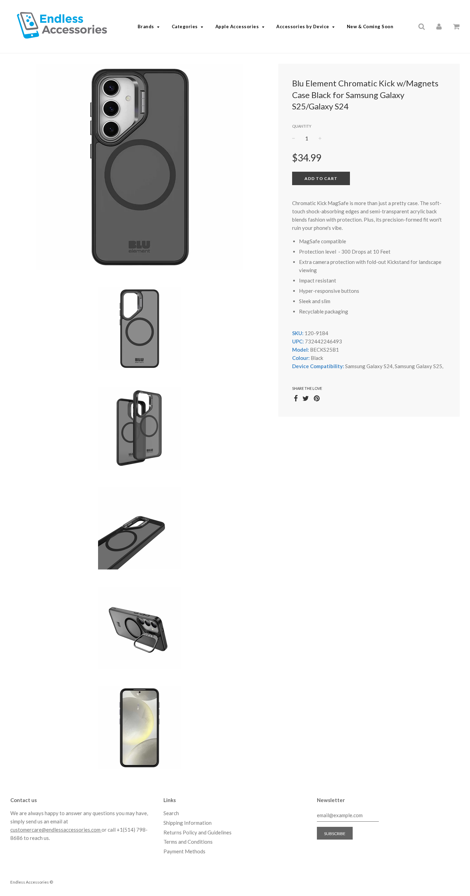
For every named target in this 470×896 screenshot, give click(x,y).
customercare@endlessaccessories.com (56, 829)
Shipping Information (187, 823)
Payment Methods (184, 851)
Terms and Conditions (188, 842)
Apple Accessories (237, 26)
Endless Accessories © (31, 882)
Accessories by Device (302, 26)
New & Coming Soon (370, 26)
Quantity (301, 126)
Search (171, 813)
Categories (185, 26)
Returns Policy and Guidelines (197, 832)
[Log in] (439, 26)
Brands (146, 26)
